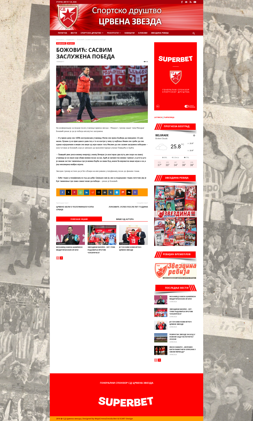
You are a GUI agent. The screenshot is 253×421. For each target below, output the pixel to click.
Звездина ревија (160, 33)
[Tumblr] (110, 192)
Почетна (62, 33)
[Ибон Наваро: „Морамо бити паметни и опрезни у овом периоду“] (160, 350)
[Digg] (129, 192)
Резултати (113, 33)
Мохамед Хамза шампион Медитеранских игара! (182, 297)
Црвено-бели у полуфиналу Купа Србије (75, 208)
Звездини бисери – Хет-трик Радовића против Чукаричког (101, 250)
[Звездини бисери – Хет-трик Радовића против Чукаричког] (102, 235)
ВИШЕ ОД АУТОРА (125, 219)
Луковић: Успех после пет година (128, 206)
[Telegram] (117, 192)
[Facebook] (182, 2)
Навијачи (130, 33)
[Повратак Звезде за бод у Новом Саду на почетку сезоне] (160, 337)
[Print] (104, 192)
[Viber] (135, 192)
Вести (74, 33)
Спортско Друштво (91, 33)
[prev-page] (57, 258)
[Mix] (123, 192)
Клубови (142, 33)
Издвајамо (70, 39)
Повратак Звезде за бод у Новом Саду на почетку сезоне (182, 336)
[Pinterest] (74, 192)
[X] (68, 192)
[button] (194, 34)
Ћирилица (169, 117)
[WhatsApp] (80, 192)
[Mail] (186, 2)
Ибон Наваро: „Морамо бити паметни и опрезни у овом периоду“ (182, 349)
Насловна (60, 39)
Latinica (158, 117)
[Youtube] (195, 2)
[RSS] (191, 2)
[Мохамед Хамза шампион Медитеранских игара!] (70, 235)
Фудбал (71, 43)
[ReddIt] (92, 192)
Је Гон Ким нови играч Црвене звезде (180, 323)
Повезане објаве (79, 219)
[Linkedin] (86, 192)
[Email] (98, 192)
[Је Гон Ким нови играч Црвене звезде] (133, 235)
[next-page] (61, 258)
